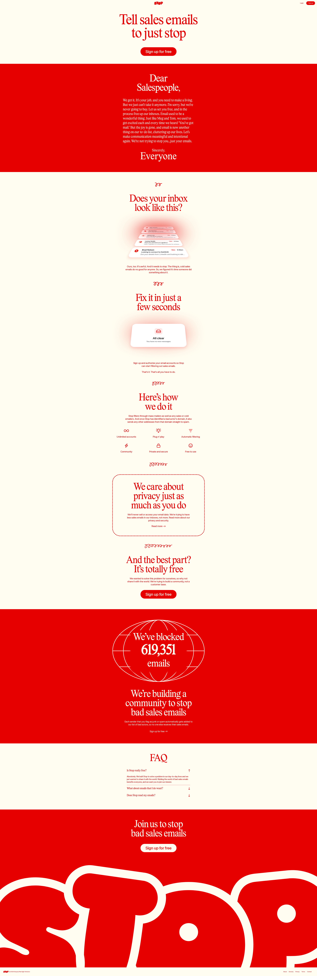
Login (301, 3)
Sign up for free (158, 51)
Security (291, 971)
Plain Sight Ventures (24, 971)
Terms (303, 971)
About (285, 971)
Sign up (310, 3)
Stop (15, 971)
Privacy (297, 971)
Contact (309, 971)
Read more (157, 526)
